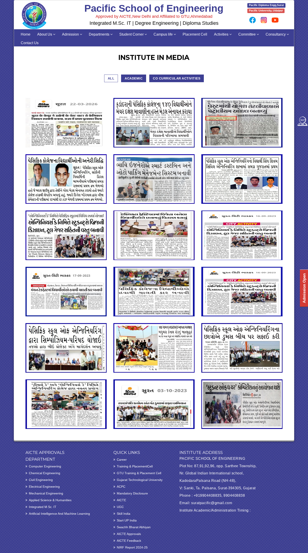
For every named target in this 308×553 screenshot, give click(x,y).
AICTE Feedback (129, 540)
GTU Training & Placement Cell (139, 473)
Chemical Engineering (44, 473)
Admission (71, 34)
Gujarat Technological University (140, 480)
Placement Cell (195, 34)
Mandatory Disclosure (132, 493)
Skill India (123, 513)
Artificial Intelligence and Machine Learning (59, 513)
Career (122, 459)
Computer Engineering (45, 466)
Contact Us (30, 43)
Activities (221, 34)
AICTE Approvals (129, 534)
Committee (247, 34)
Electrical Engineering (44, 486)
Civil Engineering (41, 480)
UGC (120, 507)
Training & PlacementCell (135, 466)
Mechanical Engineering (46, 493)
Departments (99, 34)
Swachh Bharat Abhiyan (134, 527)
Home (25, 34)
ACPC (121, 486)
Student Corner (132, 34)
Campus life (164, 34)
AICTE (121, 500)
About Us (45, 34)
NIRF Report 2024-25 (132, 547)
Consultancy (276, 34)
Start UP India (127, 520)
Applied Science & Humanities (50, 500)
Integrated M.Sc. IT (42, 507)
